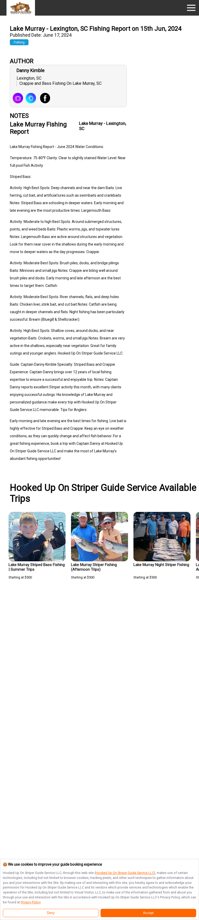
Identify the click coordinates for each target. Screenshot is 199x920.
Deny (51, 913)
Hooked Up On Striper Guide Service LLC (125, 873)
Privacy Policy (30, 902)
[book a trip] (18, 98)
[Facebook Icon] (43, 98)
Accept (148, 913)
